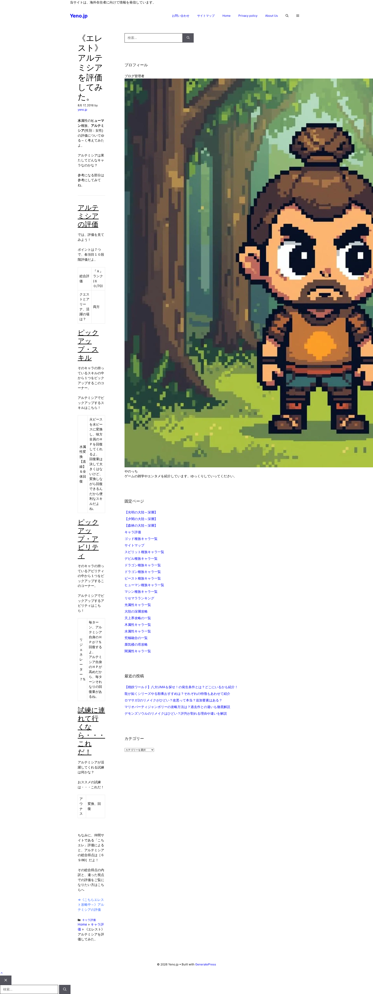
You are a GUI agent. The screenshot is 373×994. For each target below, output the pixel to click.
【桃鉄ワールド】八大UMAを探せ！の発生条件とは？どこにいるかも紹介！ (181, 687)
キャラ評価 (89, 919)
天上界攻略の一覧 (138, 618)
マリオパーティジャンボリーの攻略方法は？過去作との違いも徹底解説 (177, 707)
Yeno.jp (79, 16)
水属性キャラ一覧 (138, 631)
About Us (271, 15)
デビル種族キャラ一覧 (141, 558)
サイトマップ (206, 15)
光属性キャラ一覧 (138, 605)
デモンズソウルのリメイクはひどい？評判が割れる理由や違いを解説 (176, 713)
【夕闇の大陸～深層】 (141, 519)
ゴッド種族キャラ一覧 (141, 539)
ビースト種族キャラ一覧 (143, 578)
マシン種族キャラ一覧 (141, 592)
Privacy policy (247, 15)
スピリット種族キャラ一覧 (144, 552)
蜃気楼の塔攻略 (136, 644)
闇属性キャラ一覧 (138, 651)
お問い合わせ (180, 15)
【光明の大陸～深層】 (141, 512)
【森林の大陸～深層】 (141, 525)
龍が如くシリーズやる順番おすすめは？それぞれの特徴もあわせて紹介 (177, 694)
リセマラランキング (139, 598)
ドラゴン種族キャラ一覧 (143, 565)
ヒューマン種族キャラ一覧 (144, 585)
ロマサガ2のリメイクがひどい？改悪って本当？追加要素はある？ (173, 700)
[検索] (188, 38)
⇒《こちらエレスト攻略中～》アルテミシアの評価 (91, 905)
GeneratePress (205, 964)
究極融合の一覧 (136, 638)
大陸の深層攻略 (136, 611)
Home (226, 15)
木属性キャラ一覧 (138, 625)
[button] (287, 16)
